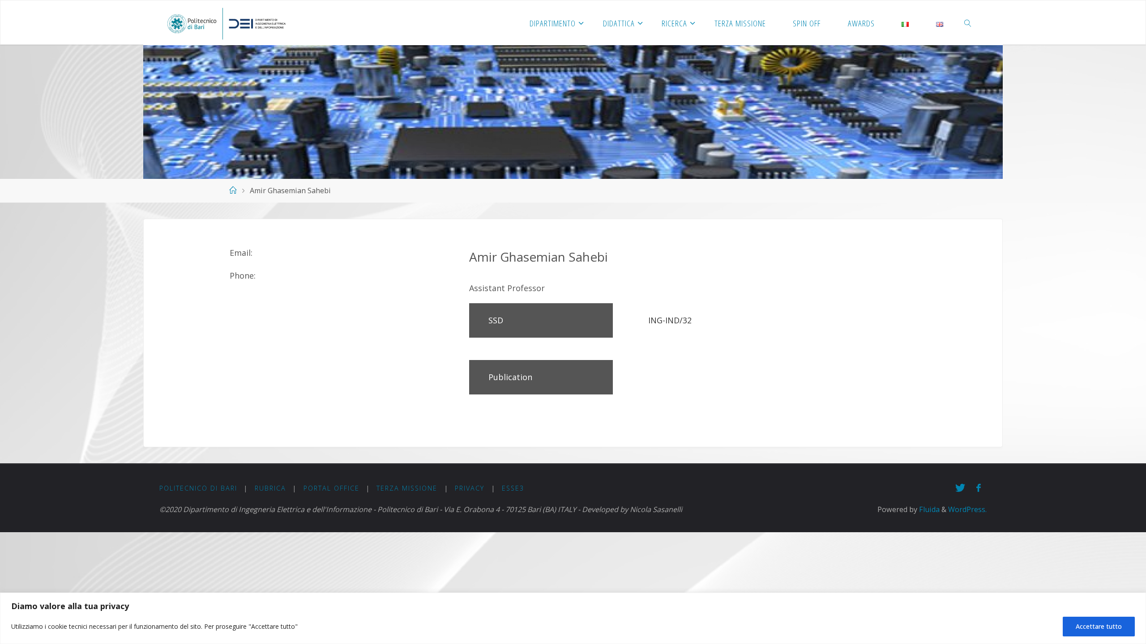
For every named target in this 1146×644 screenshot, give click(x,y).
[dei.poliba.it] (226, 22)
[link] (968, 22)
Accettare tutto (1099, 626)
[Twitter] (960, 487)
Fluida (928, 509)
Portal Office (331, 488)
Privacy (469, 488)
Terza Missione (406, 488)
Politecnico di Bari (198, 488)
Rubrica (270, 488)
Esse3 (513, 488)
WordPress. (967, 509)
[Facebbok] (979, 487)
